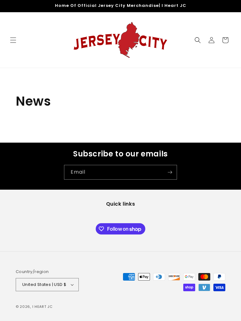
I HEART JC (42, 306)
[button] (13, 40)
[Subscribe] (170, 172)
